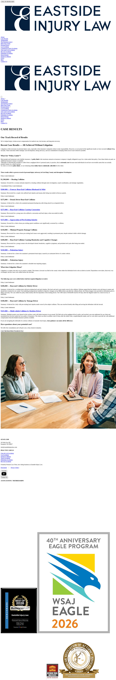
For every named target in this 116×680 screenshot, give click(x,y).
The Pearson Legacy (7, 42)
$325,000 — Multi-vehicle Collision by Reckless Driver (21, 311)
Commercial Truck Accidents (9, 48)
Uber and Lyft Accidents (8, 50)
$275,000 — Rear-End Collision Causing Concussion (20, 210)
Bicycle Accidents (6, 51)
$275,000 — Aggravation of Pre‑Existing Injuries (19, 220)
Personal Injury (5, 45)
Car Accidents (5, 47)
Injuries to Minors (6, 56)
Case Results (4, 38)
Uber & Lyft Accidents (7, 453)
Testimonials (4, 40)
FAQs (2, 58)
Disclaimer (4, 467)
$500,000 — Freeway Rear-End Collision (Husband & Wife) (23, 189)
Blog (2, 60)
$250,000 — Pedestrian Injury (12, 250)
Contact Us (4, 61)
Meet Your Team (5, 43)
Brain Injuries (5, 55)
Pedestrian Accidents (7, 53)
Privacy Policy (15, 467)
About (2, 37)
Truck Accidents (5, 458)
